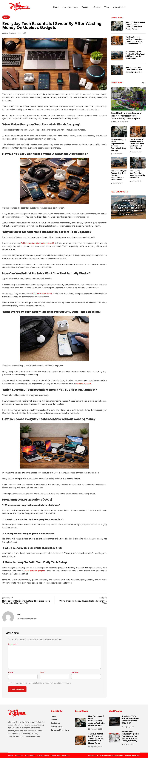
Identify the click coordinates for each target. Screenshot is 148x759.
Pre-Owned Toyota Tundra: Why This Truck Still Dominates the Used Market (119, 175)
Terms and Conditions (60, 730)
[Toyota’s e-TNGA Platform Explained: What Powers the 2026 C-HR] (114, 721)
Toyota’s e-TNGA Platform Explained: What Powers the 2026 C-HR (130, 719)
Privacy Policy (56, 726)
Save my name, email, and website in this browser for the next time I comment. (41, 683)
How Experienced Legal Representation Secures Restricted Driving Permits (96, 721)
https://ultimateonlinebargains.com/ (26, 618)
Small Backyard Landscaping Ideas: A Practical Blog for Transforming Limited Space (126, 116)
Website (74, 672)
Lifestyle (96, 7)
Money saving (119, 7)
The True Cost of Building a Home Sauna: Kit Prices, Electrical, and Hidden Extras (137, 143)
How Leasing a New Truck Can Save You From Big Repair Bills (133, 69)
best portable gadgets (35, 571)
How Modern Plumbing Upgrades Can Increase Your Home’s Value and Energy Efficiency (130, 736)
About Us (54, 720)
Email (42, 672)
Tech (106, 7)
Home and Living (70, 7)
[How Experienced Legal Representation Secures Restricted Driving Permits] (117, 26)
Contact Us (55, 723)
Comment (12, 644)
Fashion (85, 7)
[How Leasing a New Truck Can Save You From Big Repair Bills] (117, 70)
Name (11, 672)
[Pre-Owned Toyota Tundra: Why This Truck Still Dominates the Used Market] (117, 55)
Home (56, 7)
